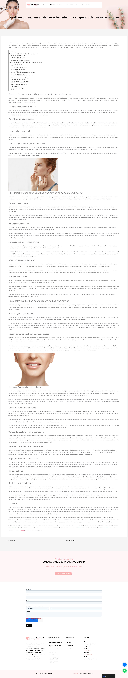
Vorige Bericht (11, 540)
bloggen (80, 527)
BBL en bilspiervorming (53, 654)
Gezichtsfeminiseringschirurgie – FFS (55, 646)
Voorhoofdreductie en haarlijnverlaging (53, 662)
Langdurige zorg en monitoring (18, 79)
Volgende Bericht (70, 540)
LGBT (22, 530)
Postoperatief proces (16, 71)
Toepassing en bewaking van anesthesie (20, 60)
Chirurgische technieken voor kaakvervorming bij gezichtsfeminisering (25, 62)
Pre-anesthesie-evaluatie (17, 59)
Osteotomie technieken (16, 64)
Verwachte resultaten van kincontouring (20, 81)
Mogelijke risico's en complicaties (19, 84)
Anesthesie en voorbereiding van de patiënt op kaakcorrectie (23, 53)
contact (13, 527)
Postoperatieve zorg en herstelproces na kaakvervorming (22, 72)
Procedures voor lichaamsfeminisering (75, 4)
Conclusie (13, 89)
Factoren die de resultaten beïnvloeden (20, 83)
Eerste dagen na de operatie (17, 74)
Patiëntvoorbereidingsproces (17, 57)
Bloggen (69, 642)
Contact (88, 4)
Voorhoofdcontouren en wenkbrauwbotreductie (53, 658)
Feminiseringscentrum (48, 673)
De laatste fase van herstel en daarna (19, 77)
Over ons (69, 648)
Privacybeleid (70, 645)
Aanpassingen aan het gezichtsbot (19, 67)
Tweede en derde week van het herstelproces (21, 76)
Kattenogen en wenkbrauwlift (55, 649)
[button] (56, 4)
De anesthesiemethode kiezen (18, 55)
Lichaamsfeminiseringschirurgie (55, 642)
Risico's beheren (15, 86)
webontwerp (76, 673)
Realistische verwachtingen (17, 88)
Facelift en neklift (52, 652)
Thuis (44, 4)
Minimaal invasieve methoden (18, 69)
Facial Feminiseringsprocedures (55, 4)
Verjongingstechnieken (16, 65)
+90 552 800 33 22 (88, 650)
